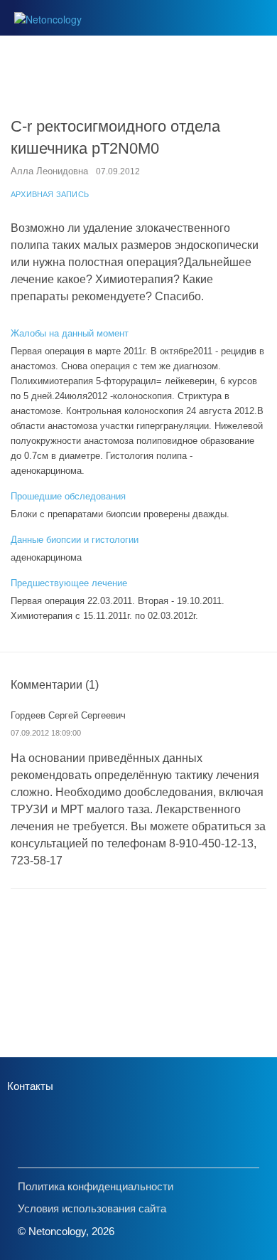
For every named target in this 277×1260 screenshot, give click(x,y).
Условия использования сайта (92, 1208)
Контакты (30, 1086)
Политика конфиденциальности (95, 1186)
